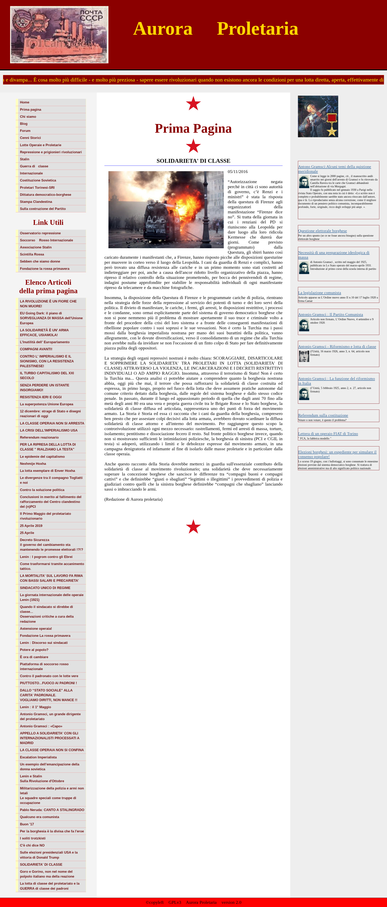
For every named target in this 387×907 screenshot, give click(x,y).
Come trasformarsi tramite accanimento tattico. (52, 566)
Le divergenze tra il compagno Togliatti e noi (51, 480)
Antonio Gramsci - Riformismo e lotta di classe (337, 346)
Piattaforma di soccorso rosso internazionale (44, 666)
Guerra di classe (34, 166)
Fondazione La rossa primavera (45, 636)
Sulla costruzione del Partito (43, 209)
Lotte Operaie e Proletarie (40, 145)
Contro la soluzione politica (42, 490)
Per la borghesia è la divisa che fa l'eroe (52, 831)
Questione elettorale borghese (322, 230)
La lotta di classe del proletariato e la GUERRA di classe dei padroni (49, 885)
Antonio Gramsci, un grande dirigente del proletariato (50, 716)
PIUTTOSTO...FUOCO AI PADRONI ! (48, 683)
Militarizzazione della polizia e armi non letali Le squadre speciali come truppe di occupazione (52, 795)
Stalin (24, 159)
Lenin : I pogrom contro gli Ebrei (46, 557)
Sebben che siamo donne (40, 261)
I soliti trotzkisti (33, 838)
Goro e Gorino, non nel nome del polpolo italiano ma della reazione (47, 873)
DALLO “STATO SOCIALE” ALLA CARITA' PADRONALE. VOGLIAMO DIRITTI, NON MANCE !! (48, 695)
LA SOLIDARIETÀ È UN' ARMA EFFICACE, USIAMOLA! (44, 332)
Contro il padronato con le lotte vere (49, 676)
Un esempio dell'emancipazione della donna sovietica (49, 766)
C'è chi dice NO (32, 845)
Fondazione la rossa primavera (44, 269)
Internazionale (31, 173)
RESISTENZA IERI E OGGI (41, 397)
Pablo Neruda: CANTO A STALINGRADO (52, 810)
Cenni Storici (30, 138)
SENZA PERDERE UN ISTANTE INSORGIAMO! (44, 387)
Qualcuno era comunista (39, 817)
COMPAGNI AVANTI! (36, 349)
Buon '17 (27, 824)
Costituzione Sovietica (38, 180)
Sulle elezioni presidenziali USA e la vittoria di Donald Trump (49, 854)
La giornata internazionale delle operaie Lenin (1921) (51, 597)
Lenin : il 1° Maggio (35, 707)
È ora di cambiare (34, 657)
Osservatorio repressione (40, 233)
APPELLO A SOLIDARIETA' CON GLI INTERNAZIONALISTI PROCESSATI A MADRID (49, 738)
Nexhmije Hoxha (33, 464)
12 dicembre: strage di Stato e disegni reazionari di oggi (50, 413)
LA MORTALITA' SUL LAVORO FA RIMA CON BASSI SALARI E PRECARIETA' (51, 578)
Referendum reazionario (39, 437)
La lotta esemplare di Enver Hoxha (47, 471)
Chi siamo (28, 117)
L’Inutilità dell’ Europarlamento (45, 342)
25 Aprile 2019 (31, 526)
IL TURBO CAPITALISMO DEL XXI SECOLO (47, 375)
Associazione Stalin (36, 247)
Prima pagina (30, 109)
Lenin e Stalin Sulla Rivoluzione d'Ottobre (42, 778)
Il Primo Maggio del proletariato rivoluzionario (45, 516)
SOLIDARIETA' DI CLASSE (41, 864)
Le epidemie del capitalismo (42, 457)
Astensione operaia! (36, 629)
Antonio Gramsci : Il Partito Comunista (330, 314)
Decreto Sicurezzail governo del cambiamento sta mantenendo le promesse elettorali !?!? (51, 544)
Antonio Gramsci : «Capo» (41, 726)
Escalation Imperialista (38, 757)
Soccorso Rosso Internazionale (46, 240)
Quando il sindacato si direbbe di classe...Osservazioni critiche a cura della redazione (47, 614)
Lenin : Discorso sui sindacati (44, 643)
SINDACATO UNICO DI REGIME (45, 588)
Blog (23, 124)
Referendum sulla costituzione (323, 415)
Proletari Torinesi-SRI (37, 188)
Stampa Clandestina (36, 202)
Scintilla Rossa (32, 254)
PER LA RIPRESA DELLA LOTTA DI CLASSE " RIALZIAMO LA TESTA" (48, 446)
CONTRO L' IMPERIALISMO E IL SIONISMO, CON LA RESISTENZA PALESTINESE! (47, 361)
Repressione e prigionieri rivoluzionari (51, 152)
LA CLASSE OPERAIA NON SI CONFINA (52, 750)
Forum (25, 131)
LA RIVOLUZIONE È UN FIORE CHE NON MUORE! (48, 303)
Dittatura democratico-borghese (45, 195)
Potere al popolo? (34, 650)
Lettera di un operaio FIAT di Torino (328, 433)
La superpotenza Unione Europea (46, 404)
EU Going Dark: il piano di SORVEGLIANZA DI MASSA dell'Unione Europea (51, 318)
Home (24, 102)
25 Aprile (27, 533)
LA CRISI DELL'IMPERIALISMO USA (49, 430)
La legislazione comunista (319, 292)
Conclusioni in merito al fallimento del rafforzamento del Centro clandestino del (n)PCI (50, 502)
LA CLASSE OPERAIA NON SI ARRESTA (52, 423)
